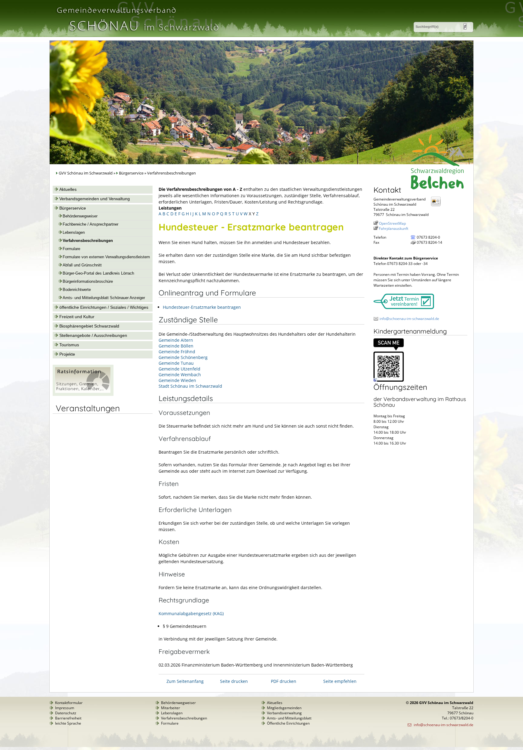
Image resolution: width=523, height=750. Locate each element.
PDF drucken (283, 681)
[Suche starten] (465, 26)
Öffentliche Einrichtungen (288, 723)
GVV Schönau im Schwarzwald (86, 173)
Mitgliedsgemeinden (284, 707)
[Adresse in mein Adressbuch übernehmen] (437, 205)
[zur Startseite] (137, 34)
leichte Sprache (68, 723)
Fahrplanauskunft (393, 228)
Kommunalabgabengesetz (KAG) (191, 613)
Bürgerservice (131, 173)
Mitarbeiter (170, 707)
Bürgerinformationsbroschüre (88, 281)
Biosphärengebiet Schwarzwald (89, 326)
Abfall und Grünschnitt (82, 265)
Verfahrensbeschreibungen (88, 241)
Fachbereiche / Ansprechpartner (90, 224)
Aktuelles (68, 189)
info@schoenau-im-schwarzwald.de (409, 318)
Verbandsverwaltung (284, 713)
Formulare (71, 249)
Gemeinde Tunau (176, 363)
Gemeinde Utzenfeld (179, 369)
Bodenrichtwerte (77, 290)
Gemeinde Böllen (176, 346)
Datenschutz (65, 713)
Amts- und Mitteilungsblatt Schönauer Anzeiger (104, 298)
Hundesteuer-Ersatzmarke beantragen (202, 307)
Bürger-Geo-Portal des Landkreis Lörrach (98, 273)
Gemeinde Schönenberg (183, 357)
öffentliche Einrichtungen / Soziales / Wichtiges (103, 307)
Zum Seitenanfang (185, 681)
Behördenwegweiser (80, 216)
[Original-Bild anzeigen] (388, 380)
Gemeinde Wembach (180, 374)
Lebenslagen (74, 232)
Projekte (67, 354)
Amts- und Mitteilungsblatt (289, 718)
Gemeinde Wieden (177, 380)
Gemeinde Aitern (176, 340)
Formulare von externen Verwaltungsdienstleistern (106, 257)
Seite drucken (234, 681)
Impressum (64, 707)
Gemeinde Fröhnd (177, 351)
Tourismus (69, 344)
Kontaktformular (69, 702)
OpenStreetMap (392, 223)
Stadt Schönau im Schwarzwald (190, 386)
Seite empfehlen (340, 681)
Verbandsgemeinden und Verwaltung (94, 198)
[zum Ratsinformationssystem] (83, 394)
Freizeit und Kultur (76, 316)
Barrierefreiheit (68, 718)
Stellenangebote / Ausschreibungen (93, 335)
